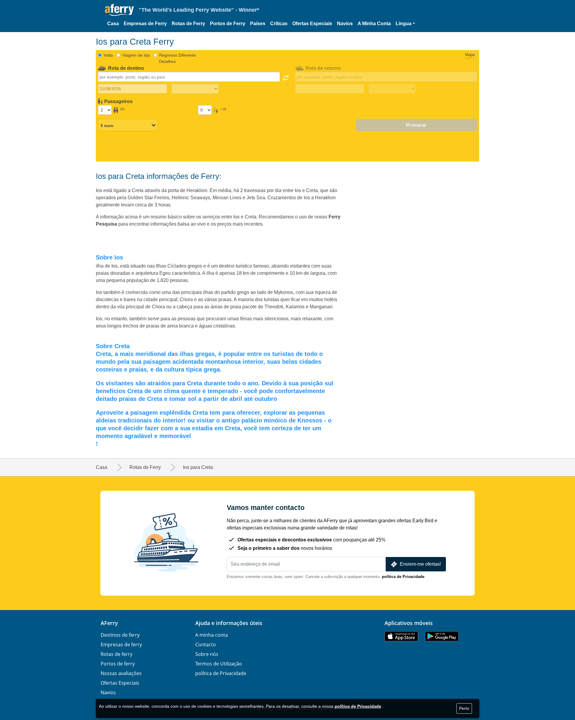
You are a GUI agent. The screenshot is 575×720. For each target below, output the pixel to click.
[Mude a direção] (286, 79)
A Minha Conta (374, 23)
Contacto (205, 644)
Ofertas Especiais (312, 23)
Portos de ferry (118, 663)
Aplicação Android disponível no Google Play (442, 636)
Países (257, 23)
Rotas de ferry (116, 654)
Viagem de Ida (136, 55)
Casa (113, 23)
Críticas (279, 23)
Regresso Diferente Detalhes (177, 58)
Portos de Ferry (227, 23)
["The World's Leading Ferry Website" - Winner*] (119, 10)
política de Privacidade (403, 576)
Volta (108, 55)
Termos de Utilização (218, 663)
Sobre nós (206, 654)
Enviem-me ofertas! (420, 564)
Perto (464, 708)
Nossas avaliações (121, 673)
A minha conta (211, 635)
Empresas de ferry (121, 644)
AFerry (109, 623)
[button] (405, 24)
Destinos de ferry (120, 635)
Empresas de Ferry (145, 23)
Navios (345, 23)
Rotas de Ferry (188, 23)
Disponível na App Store (401, 636)
